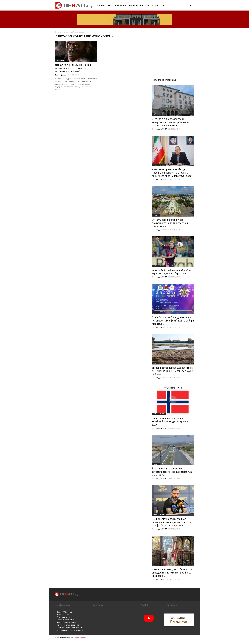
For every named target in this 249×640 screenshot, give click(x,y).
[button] (191, 5)
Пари (154, 114)
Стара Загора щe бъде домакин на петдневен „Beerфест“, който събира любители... (173, 320)
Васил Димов (60, 75)
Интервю (144, 5)
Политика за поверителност (69, 627)
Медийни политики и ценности (70, 630)
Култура (155, 313)
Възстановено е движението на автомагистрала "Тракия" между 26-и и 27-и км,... (172, 472)
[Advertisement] (173, 51)
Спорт (164, 5)
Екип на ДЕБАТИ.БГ (159, 129)
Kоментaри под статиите (68, 625)
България (101, 5)
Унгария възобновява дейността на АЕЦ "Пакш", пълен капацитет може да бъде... (172, 371)
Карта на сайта (81, 637)
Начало (58, 32)
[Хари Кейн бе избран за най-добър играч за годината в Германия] (173, 251)
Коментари (120, 5)
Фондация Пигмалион (66, 622)
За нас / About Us (64, 612)
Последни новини (159, 165)
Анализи (133, 5)
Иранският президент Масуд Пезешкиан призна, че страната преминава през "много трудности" (172, 172)
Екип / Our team (64, 614)
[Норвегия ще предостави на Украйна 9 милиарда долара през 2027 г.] (173, 399)
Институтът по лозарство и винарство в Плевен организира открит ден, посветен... (170, 122)
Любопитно (60, 60)
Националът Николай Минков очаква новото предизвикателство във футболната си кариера (172, 522)
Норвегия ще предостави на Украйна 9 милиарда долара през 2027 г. (171, 421)
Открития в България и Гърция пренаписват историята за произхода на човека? (73, 68)
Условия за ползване (66, 619)
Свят (110, 5)
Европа (154, 5)
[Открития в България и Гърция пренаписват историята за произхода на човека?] (76, 51)
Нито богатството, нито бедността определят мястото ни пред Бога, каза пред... (172, 572)
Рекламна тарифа (64, 617)
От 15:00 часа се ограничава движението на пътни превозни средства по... (170, 223)
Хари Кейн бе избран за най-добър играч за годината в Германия (171, 272)
